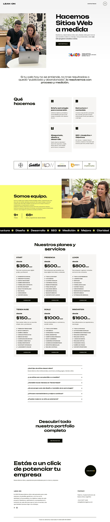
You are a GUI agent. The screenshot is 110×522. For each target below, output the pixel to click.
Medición (57, 230)
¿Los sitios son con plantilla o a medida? (44, 377)
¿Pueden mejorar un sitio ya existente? (43, 399)
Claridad (90, 230)
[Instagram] (14, 507)
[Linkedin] (17, 507)
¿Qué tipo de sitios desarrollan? (40, 368)
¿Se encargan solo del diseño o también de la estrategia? (50, 388)
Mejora (74, 230)
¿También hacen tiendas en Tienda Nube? (44, 382)
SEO (42, 230)
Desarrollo (26, 230)
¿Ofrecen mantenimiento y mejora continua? (45, 393)
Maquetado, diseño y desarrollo (57, 137)
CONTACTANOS (91, 3)
